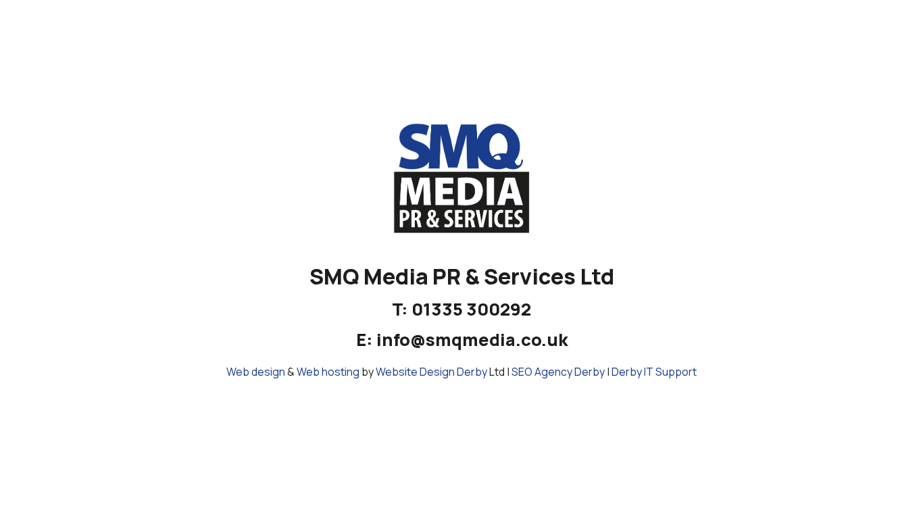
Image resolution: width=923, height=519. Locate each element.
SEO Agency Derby (558, 371)
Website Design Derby (431, 371)
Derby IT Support (654, 371)
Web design (255, 371)
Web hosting (328, 371)
